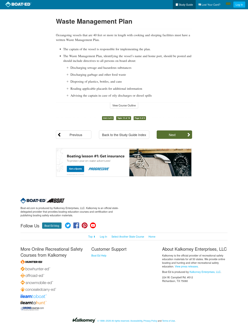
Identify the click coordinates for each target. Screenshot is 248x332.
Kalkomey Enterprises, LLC (205, 272)
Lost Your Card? (210, 4)
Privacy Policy (150, 320)
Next (172, 134)
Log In (239, 4)
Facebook (76, 225)
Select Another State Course (127, 236)
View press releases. (187, 266)
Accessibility (136, 320)
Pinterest (85, 225)
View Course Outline (124, 105)
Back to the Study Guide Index (124, 134)
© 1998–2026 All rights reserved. (113, 320)
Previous (76, 134)
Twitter (68, 225)
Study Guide (185, 4)
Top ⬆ (91, 236)
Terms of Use (168, 320)
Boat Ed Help (98, 255)
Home (152, 236)
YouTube (93, 225)
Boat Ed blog (51, 225)
